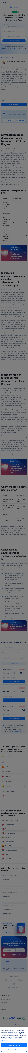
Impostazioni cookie (14, 1050)
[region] (14, 1040)
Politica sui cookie (14, 1039)
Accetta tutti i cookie (14, 1045)
